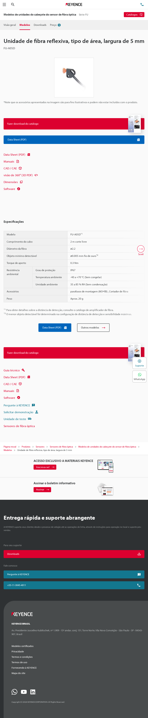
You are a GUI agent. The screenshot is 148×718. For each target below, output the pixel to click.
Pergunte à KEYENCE (17, 405)
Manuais (9, 161)
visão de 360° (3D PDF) (18, 175)
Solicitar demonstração (18, 412)
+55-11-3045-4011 (16, 585)
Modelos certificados (23, 646)
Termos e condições (22, 656)
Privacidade (18, 651)
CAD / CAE (10, 168)
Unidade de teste (15, 419)
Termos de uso (19, 662)
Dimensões (11, 182)
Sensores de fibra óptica (19, 426)
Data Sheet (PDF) (14, 154)
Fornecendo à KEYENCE (24, 667)
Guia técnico (12, 370)
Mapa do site (18, 673)
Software (9, 189)
